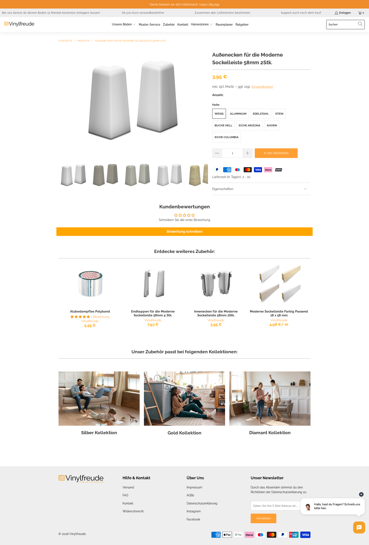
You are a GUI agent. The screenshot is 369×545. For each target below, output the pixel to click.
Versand (128, 487)
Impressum (194, 487)
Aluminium (238, 113)
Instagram (194, 511)
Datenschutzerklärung (202, 503)
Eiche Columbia (227, 137)
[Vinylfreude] (19, 24)
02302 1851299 (209, 4)
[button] (124, 24)
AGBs (190, 495)
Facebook (193, 519)
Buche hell (223, 125)
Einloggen (345, 12)
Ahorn (272, 125)
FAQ (125, 495)
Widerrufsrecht (133, 511)
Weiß (219, 113)
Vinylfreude (77, 534)
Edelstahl (261, 113)
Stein (279, 113)
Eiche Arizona (249, 125)
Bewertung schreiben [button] (184, 231)
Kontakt (128, 503)
